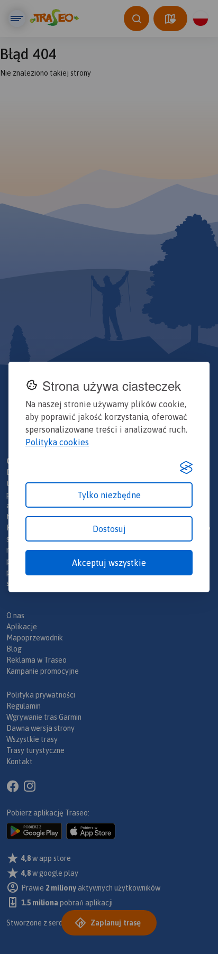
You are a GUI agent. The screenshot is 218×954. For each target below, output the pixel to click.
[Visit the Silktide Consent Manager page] (186, 467)
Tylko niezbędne (109, 495)
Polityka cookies (57, 442)
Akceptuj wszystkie (109, 562)
